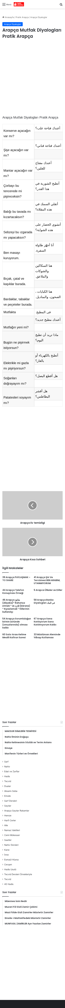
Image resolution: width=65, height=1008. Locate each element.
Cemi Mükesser (12, 835)
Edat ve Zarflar (11, 771)
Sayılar (7, 805)
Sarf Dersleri (10, 801)
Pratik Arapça (22, 17)
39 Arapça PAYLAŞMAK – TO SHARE (16, 579)
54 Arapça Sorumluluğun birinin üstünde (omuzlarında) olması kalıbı (16, 623)
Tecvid (7, 781)
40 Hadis (8, 884)
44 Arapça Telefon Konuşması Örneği (13, 591)
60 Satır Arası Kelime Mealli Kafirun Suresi (14, 636)
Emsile (7, 796)
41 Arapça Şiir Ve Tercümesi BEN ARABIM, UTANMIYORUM (47, 580)
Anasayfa (9, 17)
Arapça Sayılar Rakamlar (16, 810)
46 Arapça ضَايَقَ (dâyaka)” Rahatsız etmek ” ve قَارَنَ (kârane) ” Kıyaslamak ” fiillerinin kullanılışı (16, 605)
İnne (6, 854)
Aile (6, 825)
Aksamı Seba (10, 791)
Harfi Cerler (10, 820)
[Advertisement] (32, 77)
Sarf (6, 761)
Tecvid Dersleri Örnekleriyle (18, 874)
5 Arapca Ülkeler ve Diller (48, 590)
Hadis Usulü (10, 869)
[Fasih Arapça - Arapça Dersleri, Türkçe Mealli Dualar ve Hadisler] (19, 4)
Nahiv (7, 766)
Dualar (7, 786)
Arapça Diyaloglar (38, 17)
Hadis (7, 776)
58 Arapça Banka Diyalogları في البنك (44, 601)
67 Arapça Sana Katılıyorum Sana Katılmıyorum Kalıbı (45, 621)
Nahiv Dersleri (11, 845)
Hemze (7, 815)
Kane (6, 850)
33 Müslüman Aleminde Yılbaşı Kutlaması (47, 636)
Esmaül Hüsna (11, 859)
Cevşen (8, 864)
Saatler (8, 840)
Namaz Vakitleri (12, 830)
